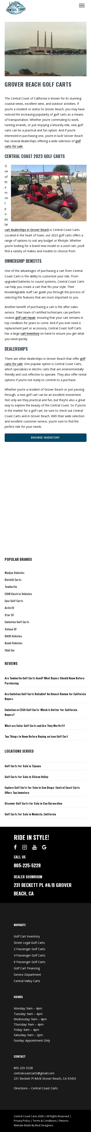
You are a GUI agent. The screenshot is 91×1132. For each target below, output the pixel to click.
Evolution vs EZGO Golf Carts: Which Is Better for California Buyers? (41, 712)
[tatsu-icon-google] (44, 847)
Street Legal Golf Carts (29, 943)
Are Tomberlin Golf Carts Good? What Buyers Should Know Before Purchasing (44, 680)
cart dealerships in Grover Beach (27, 230)
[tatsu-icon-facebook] (16, 847)
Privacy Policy (22, 1120)
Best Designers (44, 1125)
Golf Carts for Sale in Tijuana (23, 766)
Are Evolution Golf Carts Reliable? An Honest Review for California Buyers (45, 696)
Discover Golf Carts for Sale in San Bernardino (33, 803)
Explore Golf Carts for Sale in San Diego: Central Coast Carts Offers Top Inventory (42, 789)
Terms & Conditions (45, 1120)
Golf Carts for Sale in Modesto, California (30, 814)
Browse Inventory (45, 437)
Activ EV (9, 608)
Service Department (27, 975)
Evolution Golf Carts (17, 622)
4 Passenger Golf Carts (29, 955)
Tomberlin (11, 586)
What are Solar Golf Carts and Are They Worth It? (35, 725)
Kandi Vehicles (13, 643)
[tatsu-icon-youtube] (35, 847)
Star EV (9, 615)
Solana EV (11, 629)
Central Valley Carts (27, 981)
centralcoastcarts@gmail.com (34, 1073)
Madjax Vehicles (14, 573)
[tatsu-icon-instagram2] (25, 847)
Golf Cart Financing (27, 968)
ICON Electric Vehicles (18, 594)
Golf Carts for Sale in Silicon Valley (26, 777)
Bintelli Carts (13, 580)
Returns (63, 1120)
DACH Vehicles (13, 636)
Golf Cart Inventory (27, 936)
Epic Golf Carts (14, 601)
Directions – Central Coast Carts (36, 1088)
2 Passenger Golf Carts (29, 949)
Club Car (10, 650)
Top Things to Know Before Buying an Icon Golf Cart (36, 736)
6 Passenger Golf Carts (29, 962)
